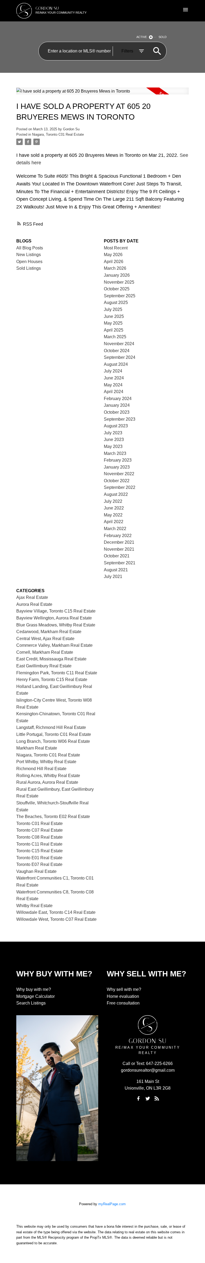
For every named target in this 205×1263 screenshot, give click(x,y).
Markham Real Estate (36, 748)
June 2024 (114, 378)
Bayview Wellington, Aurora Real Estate (54, 618)
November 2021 (119, 549)
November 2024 (119, 343)
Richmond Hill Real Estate (41, 768)
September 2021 (119, 563)
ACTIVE (141, 37)
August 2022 (116, 494)
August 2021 (116, 570)
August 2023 (116, 426)
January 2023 (117, 467)
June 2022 (114, 508)
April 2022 (113, 521)
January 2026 (117, 275)
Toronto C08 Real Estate (39, 837)
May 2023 (113, 446)
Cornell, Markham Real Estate (44, 652)
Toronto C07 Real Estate (39, 830)
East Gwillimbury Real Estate (44, 666)
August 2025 (116, 302)
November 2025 (119, 282)
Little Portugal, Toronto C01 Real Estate (53, 734)
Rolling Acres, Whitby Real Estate (48, 775)
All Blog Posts (29, 248)
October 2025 (116, 289)
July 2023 (113, 433)
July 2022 (113, 501)
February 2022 (118, 535)
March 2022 (115, 528)
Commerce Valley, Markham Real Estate (54, 645)
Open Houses (29, 261)
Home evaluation (123, 996)
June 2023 (114, 439)
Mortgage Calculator (35, 996)
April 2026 (113, 261)
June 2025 (114, 316)
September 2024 (119, 357)
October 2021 (116, 556)
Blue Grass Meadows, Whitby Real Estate (55, 625)
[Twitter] (147, 1098)
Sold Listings (28, 268)
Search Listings (31, 1003)
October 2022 (116, 480)
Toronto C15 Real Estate (39, 851)
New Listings (28, 254)
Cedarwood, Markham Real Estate (48, 631)
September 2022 (119, 487)
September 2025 (119, 296)
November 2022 (119, 473)
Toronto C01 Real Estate (39, 823)
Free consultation (123, 1003)
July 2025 (113, 309)
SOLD (163, 37)
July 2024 (113, 371)
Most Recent (116, 248)
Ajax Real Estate (32, 597)
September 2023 (119, 419)
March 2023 (115, 453)
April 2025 (113, 330)
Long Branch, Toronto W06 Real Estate (53, 741)
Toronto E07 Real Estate (39, 864)
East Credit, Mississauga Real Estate (51, 659)
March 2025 (115, 336)
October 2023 (116, 412)
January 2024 (117, 405)
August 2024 (116, 364)
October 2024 (116, 350)
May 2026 (113, 254)
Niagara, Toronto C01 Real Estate (58, 134)
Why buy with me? (33, 989)
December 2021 (119, 542)
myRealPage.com (112, 1204)
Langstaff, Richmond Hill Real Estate (51, 727)
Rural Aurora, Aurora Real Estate (47, 782)
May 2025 (113, 323)
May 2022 (113, 515)
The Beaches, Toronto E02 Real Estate (53, 816)
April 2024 (113, 391)
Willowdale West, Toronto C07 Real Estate (56, 919)
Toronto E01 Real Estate (39, 857)
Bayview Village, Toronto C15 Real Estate (56, 611)
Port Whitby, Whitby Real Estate (46, 761)
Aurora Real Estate (34, 604)
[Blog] (157, 1098)
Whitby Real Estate (34, 905)
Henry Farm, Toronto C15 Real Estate (51, 679)
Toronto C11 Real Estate (39, 844)
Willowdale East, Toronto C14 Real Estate (56, 912)
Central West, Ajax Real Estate (45, 638)
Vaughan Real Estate (36, 871)
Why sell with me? (124, 989)
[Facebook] (138, 1098)
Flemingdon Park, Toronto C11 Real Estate (56, 673)
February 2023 (118, 460)
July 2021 (113, 576)
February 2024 (118, 398)
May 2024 (113, 385)
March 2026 (115, 268)
